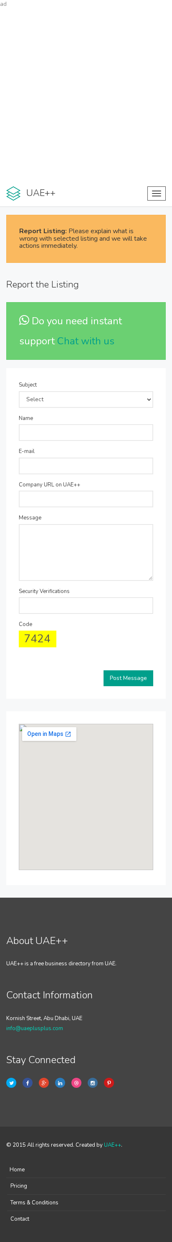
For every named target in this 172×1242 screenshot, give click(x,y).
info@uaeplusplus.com (34, 1028)
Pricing (18, 1186)
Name (26, 418)
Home (17, 1169)
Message (30, 518)
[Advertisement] (86, 94)
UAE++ (112, 1145)
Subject (28, 385)
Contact (19, 1219)
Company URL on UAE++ (49, 485)
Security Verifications (44, 591)
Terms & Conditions (34, 1202)
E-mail (27, 451)
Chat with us (85, 341)
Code (25, 624)
